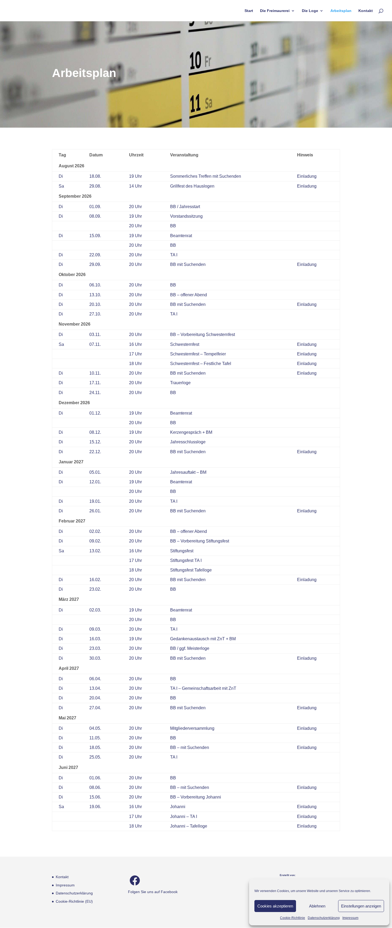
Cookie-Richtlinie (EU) (74, 901)
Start (249, 11)
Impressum (350, 918)
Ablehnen (317, 906)
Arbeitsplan (340, 11)
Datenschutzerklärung (324, 918)
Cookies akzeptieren (275, 906)
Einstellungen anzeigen (361, 906)
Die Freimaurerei (275, 11)
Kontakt (365, 11)
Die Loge (310, 11)
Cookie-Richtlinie (292, 918)
